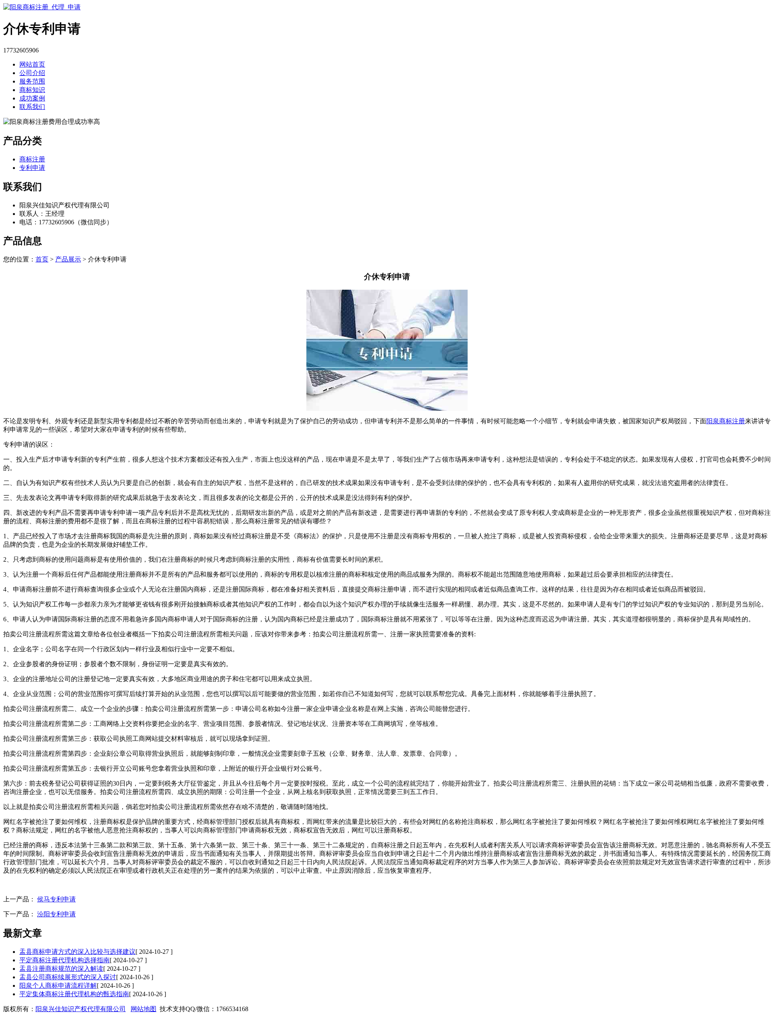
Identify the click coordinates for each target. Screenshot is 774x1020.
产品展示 (68, 259)
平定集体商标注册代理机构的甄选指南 (74, 994)
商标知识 (32, 89)
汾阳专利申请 (56, 914)
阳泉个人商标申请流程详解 (58, 985)
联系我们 (32, 106)
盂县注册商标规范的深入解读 (61, 968)
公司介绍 (32, 72)
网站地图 (143, 1008)
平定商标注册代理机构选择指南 (64, 960)
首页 (41, 259)
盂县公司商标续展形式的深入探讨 (67, 977)
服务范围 (32, 81)
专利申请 (32, 167)
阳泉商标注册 (725, 421)
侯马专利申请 (56, 899)
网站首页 (32, 64)
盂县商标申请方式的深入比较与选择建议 (77, 951)
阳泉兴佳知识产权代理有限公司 (80, 1008)
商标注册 (32, 159)
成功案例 (32, 98)
